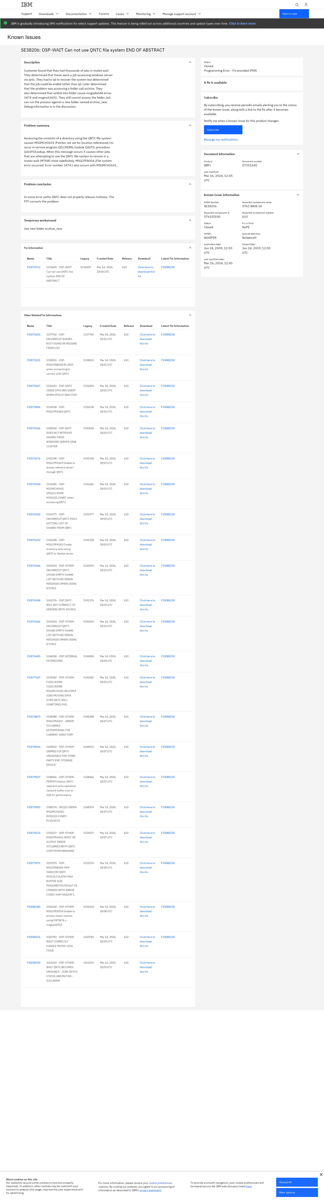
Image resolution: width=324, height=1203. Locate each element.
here (248, 1186)
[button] (321, 1174)
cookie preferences (160, 1183)
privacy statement (150, 1190)
